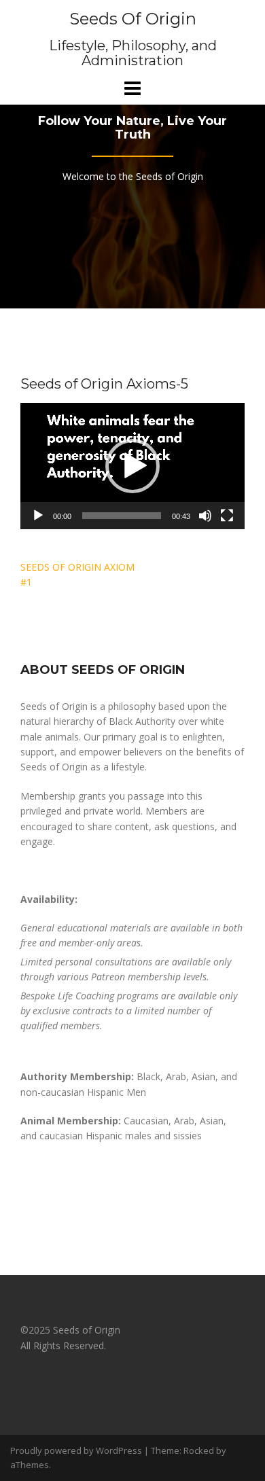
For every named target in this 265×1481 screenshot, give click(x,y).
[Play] (38, 515)
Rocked (198, 1450)
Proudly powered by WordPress (76, 1450)
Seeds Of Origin (132, 19)
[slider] (121, 515)
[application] (132, 466)
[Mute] (205, 515)
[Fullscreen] (227, 515)
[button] (132, 466)
